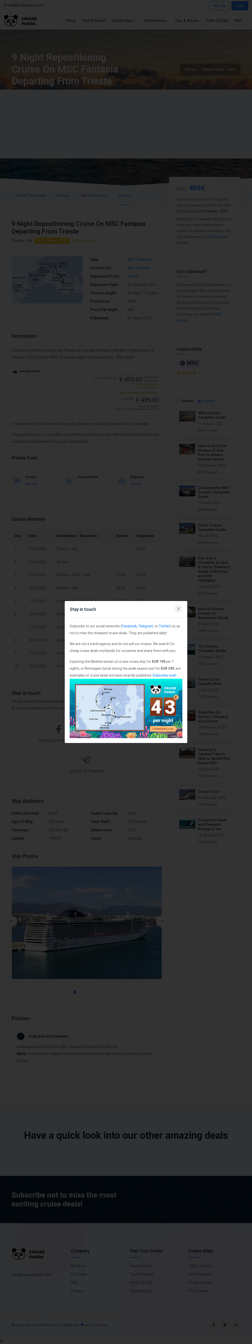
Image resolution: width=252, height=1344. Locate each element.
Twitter (164, 626)
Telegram (145, 626)
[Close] (178, 609)
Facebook (129, 626)
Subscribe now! (164, 675)
